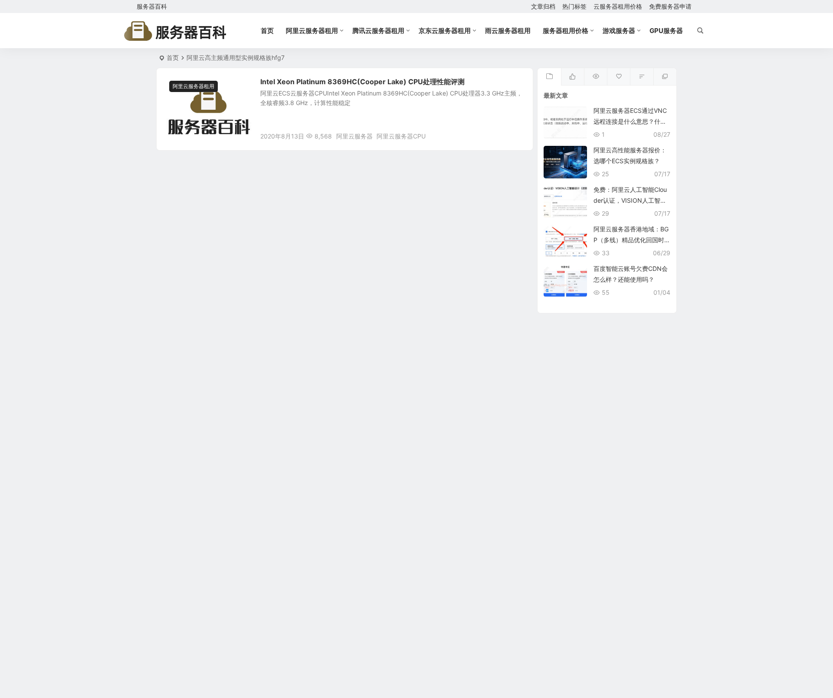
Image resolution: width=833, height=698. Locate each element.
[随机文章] (641, 77)
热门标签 (574, 6)
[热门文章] (595, 77)
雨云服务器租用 (508, 30)
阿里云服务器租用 (312, 30)
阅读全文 (516, 135)
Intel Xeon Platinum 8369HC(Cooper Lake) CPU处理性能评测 (362, 81)
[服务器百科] (175, 31)
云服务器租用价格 (618, 6)
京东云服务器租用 (445, 30)
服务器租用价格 (565, 30)
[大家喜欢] (572, 77)
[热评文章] (618, 77)
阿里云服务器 (354, 136)
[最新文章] (549, 77)
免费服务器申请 (670, 6)
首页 (267, 30)
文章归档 (543, 6)
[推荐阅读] (664, 77)
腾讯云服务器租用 (378, 30)
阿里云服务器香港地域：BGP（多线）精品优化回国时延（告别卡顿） (631, 239)
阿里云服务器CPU (401, 136)
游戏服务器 (619, 30)
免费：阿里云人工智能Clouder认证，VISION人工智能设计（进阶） (630, 200)
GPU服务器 (666, 30)
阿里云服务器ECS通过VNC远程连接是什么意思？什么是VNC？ (630, 121)
